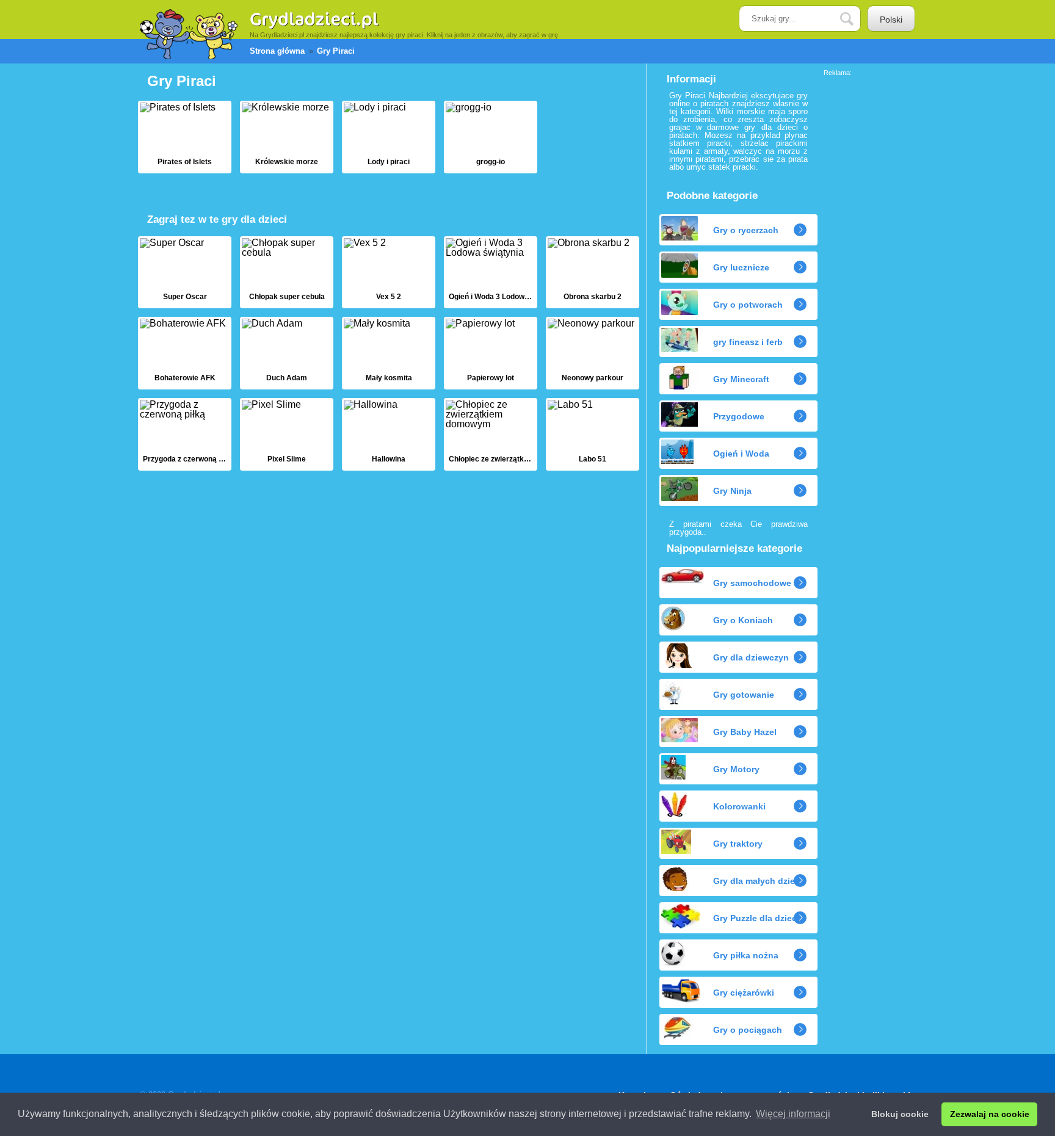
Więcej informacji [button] (793, 1114)
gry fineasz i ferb (748, 342)
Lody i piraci (388, 137)
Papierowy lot (490, 353)
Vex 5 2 (388, 272)
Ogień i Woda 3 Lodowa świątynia (490, 272)
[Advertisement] (872, 259)
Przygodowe (738, 416)
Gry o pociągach (747, 1030)
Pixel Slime (286, 434)
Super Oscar (184, 272)
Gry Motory (736, 769)
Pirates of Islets (184, 137)
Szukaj (856, 19)
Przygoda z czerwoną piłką (184, 434)
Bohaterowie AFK (184, 353)
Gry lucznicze (741, 267)
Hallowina (388, 434)
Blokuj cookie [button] (900, 1114)
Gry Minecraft (741, 379)
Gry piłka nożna (745, 955)
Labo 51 (592, 434)
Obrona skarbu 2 (592, 272)
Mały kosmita (388, 353)
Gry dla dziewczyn (751, 657)
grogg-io (490, 137)
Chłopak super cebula (286, 272)
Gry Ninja (732, 491)
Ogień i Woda (741, 453)
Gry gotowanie (743, 695)
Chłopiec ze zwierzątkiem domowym (490, 434)
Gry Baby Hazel (745, 732)
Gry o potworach (748, 304)
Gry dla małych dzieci (757, 881)
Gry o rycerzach (745, 230)
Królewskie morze (286, 137)
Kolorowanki (739, 806)
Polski (891, 19)
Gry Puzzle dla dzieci (756, 918)
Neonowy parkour (592, 353)
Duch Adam (286, 353)
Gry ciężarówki (743, 992)
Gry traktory (738, 843)
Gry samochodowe (752, 583)
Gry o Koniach (743, 620)
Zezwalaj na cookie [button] (989, 1114)
